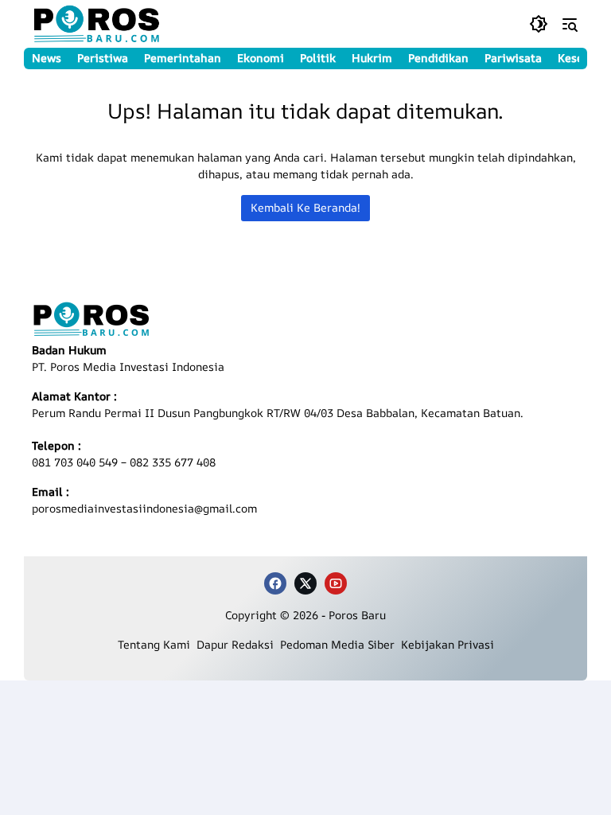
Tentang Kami (157, 644)
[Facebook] (275, 583)
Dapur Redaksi (238, 644)
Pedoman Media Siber (340, 644)
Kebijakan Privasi (447, 644)
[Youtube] (336, 583)
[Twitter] (305, 583)
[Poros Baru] (97, 24)
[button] (538, 23)
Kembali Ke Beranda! (305, 207)
